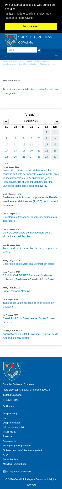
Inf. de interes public (24, 61)
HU (4, 55)
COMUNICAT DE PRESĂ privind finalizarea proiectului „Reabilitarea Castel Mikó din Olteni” (29, 277)
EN (11, 55)
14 (39, 144)
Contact (9, 406)
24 (6, 156)
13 (31, 144)
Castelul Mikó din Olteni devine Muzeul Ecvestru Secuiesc (30, 320)
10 (6, 144)
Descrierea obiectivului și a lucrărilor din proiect (29, 263)
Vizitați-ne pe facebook (18, 471)
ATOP (6, 454)
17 (6, 150)
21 (39, 150)
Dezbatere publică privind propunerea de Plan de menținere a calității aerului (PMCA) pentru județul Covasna (30, 201)
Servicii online (10, 459)
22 (46, 150)
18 (15, 150)
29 (46, 156)
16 (55, 144)
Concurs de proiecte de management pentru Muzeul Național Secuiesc (27, 234)
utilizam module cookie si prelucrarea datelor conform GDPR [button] (28, 15)
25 (15, 156)
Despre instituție (11, 422)
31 (6, 162)
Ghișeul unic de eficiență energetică (22, 450)
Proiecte (7, 436)
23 (55, 150)
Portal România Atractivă (16, 290)
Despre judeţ (10, 413)
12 (23, 144)
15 (46, 144)
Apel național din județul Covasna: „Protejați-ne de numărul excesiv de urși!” (30, 335)
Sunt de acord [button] (31, 26)
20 (31, 150)
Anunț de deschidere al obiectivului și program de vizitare (30, 250)
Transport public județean (17, 445)
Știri (5, 418)
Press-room (9, 432)
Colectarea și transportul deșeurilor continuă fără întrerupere (30, 218)
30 (55, 156)
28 (39, 156)
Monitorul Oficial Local (15, 464)
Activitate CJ (9, 441)
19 (23, 150)
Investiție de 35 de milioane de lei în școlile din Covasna (28, 304)
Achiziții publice (41, 61)
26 (23, 156)
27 (31, 156)
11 (15, 144)
